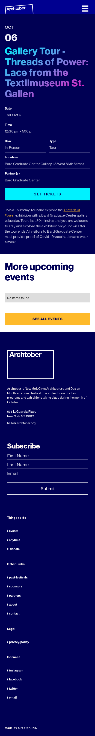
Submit (47, 488)
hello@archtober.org (21, 423)
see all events (48, 319)
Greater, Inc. (27, 728)
